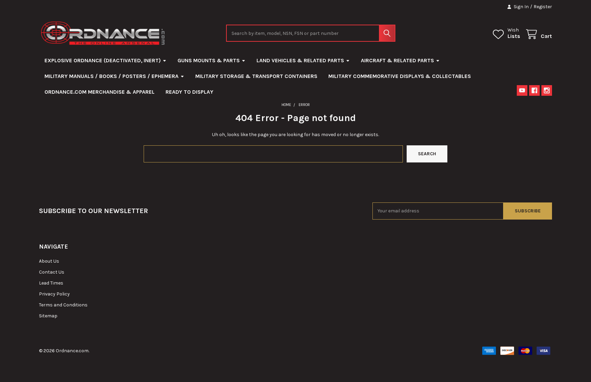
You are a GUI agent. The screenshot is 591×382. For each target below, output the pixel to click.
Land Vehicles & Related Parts (300, 60)
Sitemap (48, 316)
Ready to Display (189, 92)
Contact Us (51, 272)
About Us (49, 261)
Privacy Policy (54, 294)
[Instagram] (546, 90)
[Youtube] (522, 90)
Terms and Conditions (63, 305)
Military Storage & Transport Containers (256, 76)
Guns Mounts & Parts (209, 60)
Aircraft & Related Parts (397, 60)
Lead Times (51, 283)
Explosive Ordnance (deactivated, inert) (102, 60)
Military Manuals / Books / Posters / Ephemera (111, 76)
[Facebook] (534, 90)
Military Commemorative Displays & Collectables (399, 76)
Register (543, 7)
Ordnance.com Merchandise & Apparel (99, 92)
